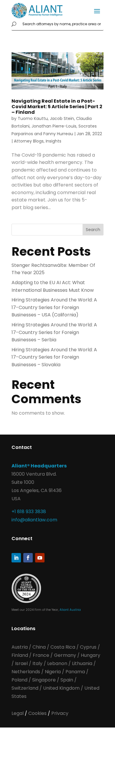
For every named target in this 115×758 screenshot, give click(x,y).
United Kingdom (61, 688)
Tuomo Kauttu (33, 118)
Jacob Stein (62, 118)
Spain (67, 679)
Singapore (44, 679)
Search (93, 230)
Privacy (59, 713)
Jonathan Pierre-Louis (54, 126)
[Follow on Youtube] (40, 557)
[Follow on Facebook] (28, 557)
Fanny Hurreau (58, 134)
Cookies (38, 713)
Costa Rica (63, 647)
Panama (75, 671)
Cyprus (88, 647)
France (41, 655)
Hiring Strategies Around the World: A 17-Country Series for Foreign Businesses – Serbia (54, 332)
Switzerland (26, 688)
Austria (20, 647)
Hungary (90, 655)
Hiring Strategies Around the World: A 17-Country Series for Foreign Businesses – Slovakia (54, 357)
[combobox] (62, 24)
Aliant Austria (70, 610)
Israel (21, 663)
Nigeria (53, 671)
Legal (18, 713)
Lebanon (57, 663)
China (39, 647)
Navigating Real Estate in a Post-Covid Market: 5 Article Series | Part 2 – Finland (57, 107)
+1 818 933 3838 (29, 511)
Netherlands (26, 671)
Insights (53, 141)
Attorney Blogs (29, 141)
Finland (20, 655)
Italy (37, 663)
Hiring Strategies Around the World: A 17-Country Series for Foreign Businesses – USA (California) (54, 307)
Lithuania (82, 663)
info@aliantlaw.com (34, 519)
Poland (19, 679)
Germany (65, 655)
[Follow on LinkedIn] (16, 557)
